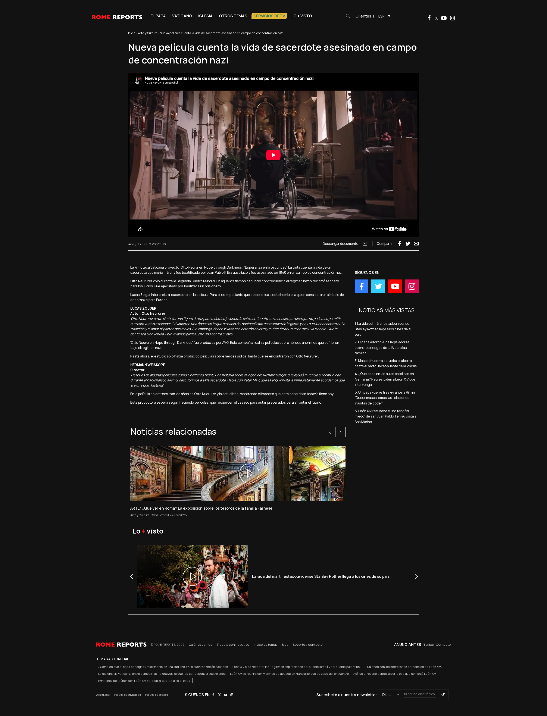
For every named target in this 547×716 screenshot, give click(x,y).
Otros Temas (159, 515)
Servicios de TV (269, 15)
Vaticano (182, 15)
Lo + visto (301, 15)
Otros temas (233, 15)
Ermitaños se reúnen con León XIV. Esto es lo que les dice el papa (144, 681)
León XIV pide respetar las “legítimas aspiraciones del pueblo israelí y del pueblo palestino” (296, 667)
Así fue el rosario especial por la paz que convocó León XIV (394, 674)
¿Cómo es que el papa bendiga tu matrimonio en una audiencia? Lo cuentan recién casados (163, 667)
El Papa (158, 15)
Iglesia (205, 15)
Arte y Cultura (147, 33)
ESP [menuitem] (381, 16)
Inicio (131, 33)
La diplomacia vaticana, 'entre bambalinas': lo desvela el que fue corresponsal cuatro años (162, 674)
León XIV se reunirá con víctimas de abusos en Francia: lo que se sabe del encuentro (289, 674)
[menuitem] (383, 16)
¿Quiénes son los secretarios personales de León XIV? (404, 667)
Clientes (363, 16)
